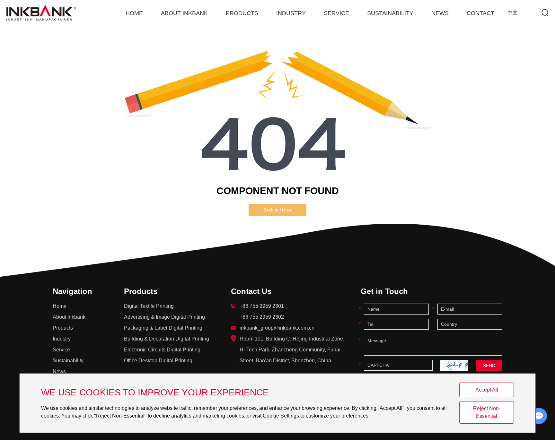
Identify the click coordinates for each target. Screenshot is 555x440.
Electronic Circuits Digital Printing (162, 349)
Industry (291, 13)
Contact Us (251, 291)
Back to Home (277, 209)
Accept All (486, 390)
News (440, 13)
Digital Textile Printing (149, 306)
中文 (512, 12)
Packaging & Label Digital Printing (163, 328)
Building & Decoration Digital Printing (166, 338)
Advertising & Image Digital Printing (164, 317)
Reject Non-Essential (486, 412)
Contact (480, 13)
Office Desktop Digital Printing (158, 360)
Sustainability (390, 13)
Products (242, 13)
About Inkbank (184, 13)
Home (134, 13)
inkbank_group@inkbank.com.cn (277, 328)
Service (336, 13)
